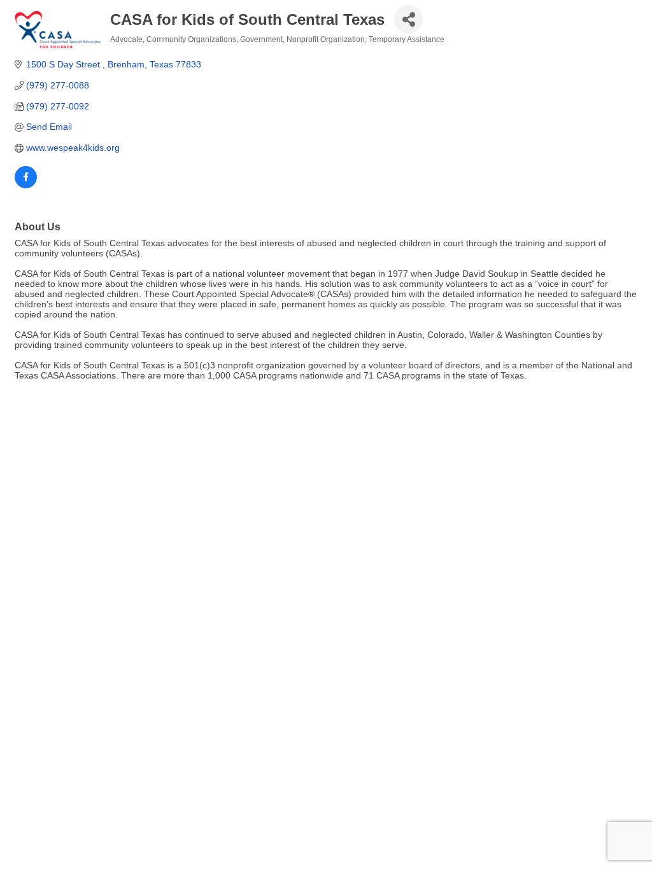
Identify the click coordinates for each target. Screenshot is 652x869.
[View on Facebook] (26, 185)
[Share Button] (408, 19)
